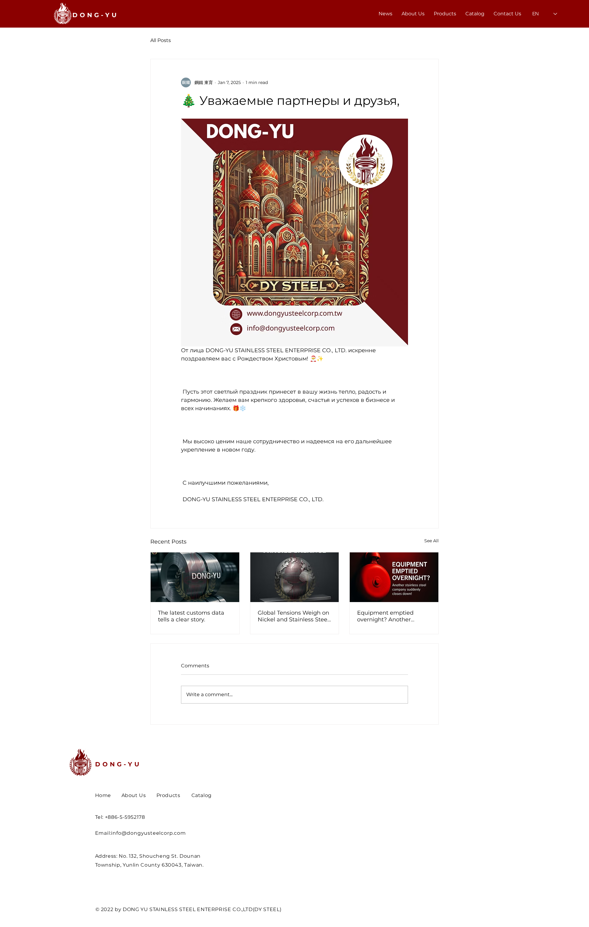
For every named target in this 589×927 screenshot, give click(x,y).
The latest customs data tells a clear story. (191, 616)
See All (431, 541)
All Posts (160, 40)
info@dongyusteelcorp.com (148, 833)
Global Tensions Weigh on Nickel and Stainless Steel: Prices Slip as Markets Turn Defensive (294, 616)
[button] (445, 13)
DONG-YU (118, 764)
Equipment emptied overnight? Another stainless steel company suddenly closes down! (390, 616)
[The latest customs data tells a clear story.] (195, 577)
